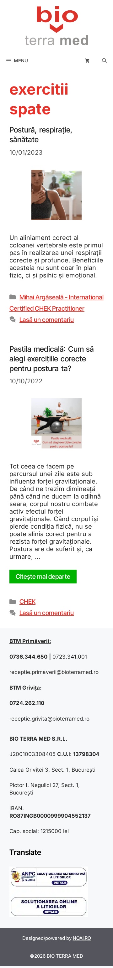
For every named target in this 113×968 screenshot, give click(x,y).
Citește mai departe (43, 576)
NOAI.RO (82, 938)
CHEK (27, 601)
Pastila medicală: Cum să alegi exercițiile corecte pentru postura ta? (51, 358)
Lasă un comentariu (46, 320)
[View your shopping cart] (87, 60)
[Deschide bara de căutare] (104, 60)
